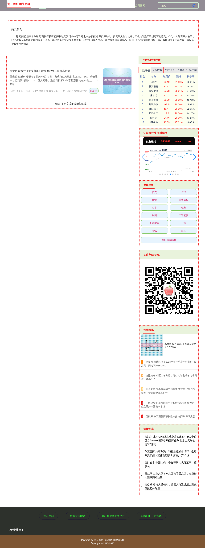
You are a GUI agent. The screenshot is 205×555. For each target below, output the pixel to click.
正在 (183, 230)
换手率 (193, 70)
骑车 (154, 207)
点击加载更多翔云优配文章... (70, 103)
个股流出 (182, 70)
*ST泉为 (154, 122)
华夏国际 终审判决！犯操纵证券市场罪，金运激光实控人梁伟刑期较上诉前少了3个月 (171, 453)
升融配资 (154, 223)
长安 (154, 192)
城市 (183, 207)
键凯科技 (153, 104)
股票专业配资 (77, 516)
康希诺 (153, 95)
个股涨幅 (145, 70)
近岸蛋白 (153, 99)
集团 (154, 215)
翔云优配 (48, 516)
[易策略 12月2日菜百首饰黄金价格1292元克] (152, 345)
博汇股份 (153, 86)
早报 (154, 200)
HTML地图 (118, 539)
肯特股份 (153, 90)
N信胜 (154, 81)
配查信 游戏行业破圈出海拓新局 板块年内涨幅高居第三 (41, 71)
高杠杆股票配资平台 (113, 516)
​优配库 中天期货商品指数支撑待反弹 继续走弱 (170, 416)
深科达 (153, 117)
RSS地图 (107, 539)
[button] (143, 157)
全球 (183, 192)
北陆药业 (153, 108)
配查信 (93, 90)
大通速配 (183, 200)
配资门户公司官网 (135, 5)
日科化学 (153, 113)
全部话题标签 (169, 239)
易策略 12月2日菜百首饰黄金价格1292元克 (180, 345)
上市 (183, 223)
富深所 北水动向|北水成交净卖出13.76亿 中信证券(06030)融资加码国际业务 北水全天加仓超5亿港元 (171, 440)
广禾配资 (183, 215)
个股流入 (170, 70)
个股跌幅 (157, 70)
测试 (154, 230)
